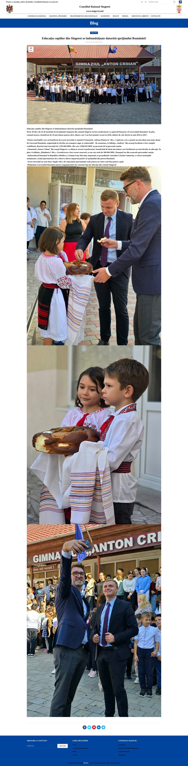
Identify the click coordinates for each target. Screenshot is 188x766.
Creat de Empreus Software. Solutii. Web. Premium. (104, 763)
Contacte (75, 755)
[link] (77, 155)
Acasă (74, 745)
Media (74, 751)
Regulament (122, 755)
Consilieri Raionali (123, 751)
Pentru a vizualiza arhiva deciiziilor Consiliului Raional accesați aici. (32, 2)
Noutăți (94, 32)
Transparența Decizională (80, 748)
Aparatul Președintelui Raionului (128, 748)
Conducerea (121, 745)
